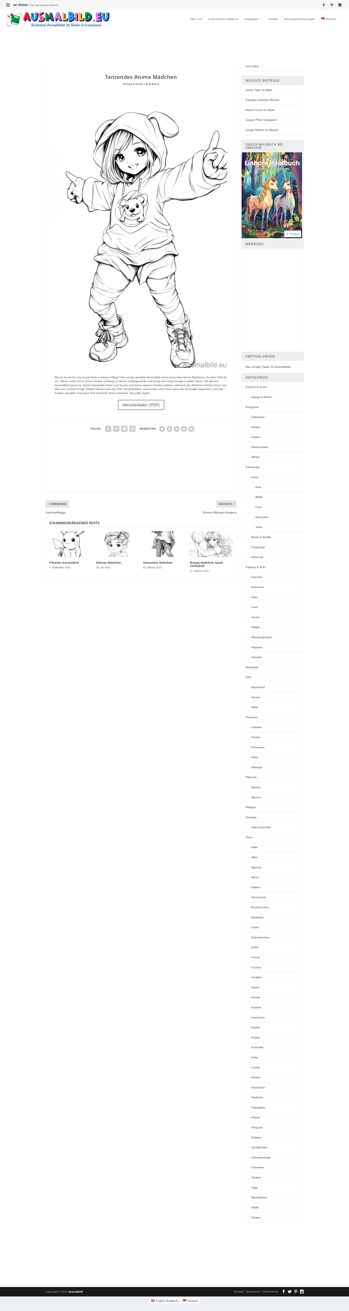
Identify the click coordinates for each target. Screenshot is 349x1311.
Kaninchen (258, 1017)
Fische (255, 957)
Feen (254, 607)
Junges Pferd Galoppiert (261, 119)
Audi (258, 487)
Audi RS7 (35, 5)
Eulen (255, 947)
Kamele (256, 1007)
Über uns (196, 19)
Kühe (254, 1057)
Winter (255, 457)
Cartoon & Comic (256, 387)
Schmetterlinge (261, 1157)
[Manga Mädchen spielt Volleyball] (211, 544)
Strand (255, 697)
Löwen (255, 1067)
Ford (258, 507)
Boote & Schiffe (261, 537)
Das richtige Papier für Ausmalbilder (268, 366)
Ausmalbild (75, 1291)
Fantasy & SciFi (256, 567)
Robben (256, 1137)
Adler (254, 847)
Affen (254, 857)
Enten (255, 927)
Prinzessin (258, 747)
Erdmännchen (260, 937)
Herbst (255, 427)
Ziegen (255, 1217)
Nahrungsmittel (261, 827)
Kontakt (273, 19)
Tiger (254, 1187)
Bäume (256, 787)
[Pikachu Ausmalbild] (70, 544)
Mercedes (261, 517)
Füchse (256, 967)
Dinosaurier (258, 897)
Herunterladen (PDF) (141, 405)
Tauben (256, 1177)
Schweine (257, 1167)
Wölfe (255, 1207)
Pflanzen (251, 777)
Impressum (253, 1291)
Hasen (255, 987)
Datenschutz (271, 1291)
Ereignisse (252, 407)
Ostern (255, 437)
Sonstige (251, 817)
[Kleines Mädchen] (117, 544)
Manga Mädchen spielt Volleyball (206, 564)
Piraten (256, 737)
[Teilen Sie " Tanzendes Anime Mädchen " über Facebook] (108, 429)
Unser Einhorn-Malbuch (223, 19)
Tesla (258, 527)
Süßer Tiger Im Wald (259, 90)
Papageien (258, 1107)
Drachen (256, 577)
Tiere (249, 837)
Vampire (256, 657)
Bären (255, 877)
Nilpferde (257, 1097)
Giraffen (256, 977)
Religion (251, 807)
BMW (258, 497)
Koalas (255, 1037)
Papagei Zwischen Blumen (263, 99)
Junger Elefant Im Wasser (262, 130)
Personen (252, 717)
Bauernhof (258, 687)
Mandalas (252, 667)
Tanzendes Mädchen (158, 563)
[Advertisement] (143, 43)
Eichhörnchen (260, 907)
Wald (254, 707)
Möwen (256, 1077)
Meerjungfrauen (261, 637)
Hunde (255, 997)
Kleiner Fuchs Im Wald (260, 110)
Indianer (256, 727)
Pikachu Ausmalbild (64, 563)
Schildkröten (259, 1147)
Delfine (255, 887)
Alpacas (256, 867)
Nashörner (258, 1087)
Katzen (255, 1027)
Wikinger (257, 767)
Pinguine (257, 1127)
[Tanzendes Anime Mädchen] (141, 366)
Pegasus (257, 647)
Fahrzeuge (253, 467)
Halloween (258, 417)
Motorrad (257, 557)
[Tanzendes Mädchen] (164, 544)
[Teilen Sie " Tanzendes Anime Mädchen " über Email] (124, 429)
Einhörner (257, 587)
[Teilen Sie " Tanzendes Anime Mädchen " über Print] (132, 429)
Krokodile (257, 1047)
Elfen (254, 597)
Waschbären (259, 1197)
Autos (255, 477)
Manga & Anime (133, 84)
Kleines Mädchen (108, 563)
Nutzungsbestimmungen (299, 19)
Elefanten (257, 917)
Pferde (255, 1117)
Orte (248, 677)
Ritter (254, 757)
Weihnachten (259, 447)
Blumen (256, 797)
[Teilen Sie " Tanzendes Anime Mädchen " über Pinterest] (116, 429)
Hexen (255, 617)
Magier (255, 627)
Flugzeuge (258, 547)
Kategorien (251, 19)
